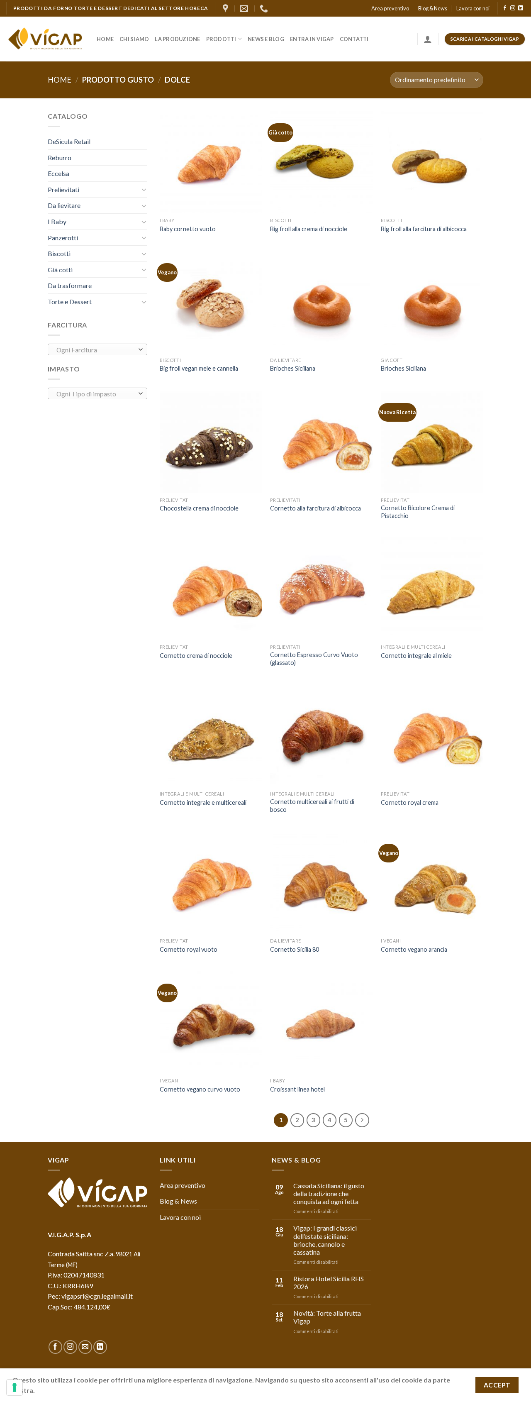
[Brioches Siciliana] (321, 302)
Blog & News (432, 8)
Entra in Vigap (312, 39)
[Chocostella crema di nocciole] (211, 442)
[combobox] (97, 349)
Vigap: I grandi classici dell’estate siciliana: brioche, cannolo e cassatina (325, 1240)
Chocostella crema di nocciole (199, 508)
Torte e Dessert (70, 301)
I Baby (57, 221)
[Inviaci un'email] (85, 1347)
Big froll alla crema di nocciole (308, 228)
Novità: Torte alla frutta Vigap (327, 1317)
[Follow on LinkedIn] (520, 8)
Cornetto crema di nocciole (196, 655)
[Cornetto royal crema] (432, 735)
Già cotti (60, 270)
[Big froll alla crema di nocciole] (321, 162)
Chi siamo (134, 39)
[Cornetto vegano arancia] (432, 882)
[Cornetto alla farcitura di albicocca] (321, 442)
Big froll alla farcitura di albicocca (424, 228)
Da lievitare (64, 205)
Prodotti (221, 39)
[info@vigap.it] (245, 8)
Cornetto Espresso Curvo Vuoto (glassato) (314, 658)
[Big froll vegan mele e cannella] (211, 302)
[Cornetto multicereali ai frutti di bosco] (321, 735)
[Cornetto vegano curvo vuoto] (211, 1022)
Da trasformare (70, 285)
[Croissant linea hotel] (321, 1022)
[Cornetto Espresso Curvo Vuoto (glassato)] (321, 588)
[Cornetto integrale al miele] (432, 588)
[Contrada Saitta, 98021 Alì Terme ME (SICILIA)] (226, 8)
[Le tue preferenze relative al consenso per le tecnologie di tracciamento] (14, 1387)
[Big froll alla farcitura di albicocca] (432, 162)
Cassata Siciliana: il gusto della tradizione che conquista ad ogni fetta (328, 1193)
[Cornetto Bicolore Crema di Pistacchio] (432, 442)
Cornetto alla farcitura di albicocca (315, 508)
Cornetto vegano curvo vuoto (200, 1089)
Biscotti (59, 253)
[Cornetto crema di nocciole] (211, 588)
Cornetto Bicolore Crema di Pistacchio (418, 511)
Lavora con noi (473, 8)
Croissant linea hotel (297, 1089)
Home (105, 39)
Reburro (59, 157)
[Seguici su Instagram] (512, 8)
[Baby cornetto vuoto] (211, 162)
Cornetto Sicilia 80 (294, 949)
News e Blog (266, 39)
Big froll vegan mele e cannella (199, 368)
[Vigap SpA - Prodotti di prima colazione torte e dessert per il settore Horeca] (45, 39)
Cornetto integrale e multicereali (203, 802)
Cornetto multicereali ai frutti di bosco (312, 805)
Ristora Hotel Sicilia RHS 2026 (328, 1282)
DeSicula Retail (69, 141)
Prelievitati (63, 189)
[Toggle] (144, 189)
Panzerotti (63, 238)
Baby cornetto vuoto (188, 228)
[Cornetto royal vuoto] (211, 882)
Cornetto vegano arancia (414, 949)
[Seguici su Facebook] (504, 8)
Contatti (354, 39)
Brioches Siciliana (292, 368)
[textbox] (95, 350)
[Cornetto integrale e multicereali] (211, 735)
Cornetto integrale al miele (416, 655)
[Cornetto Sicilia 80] (321, 882)
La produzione (177, 39)
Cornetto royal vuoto (188, 949)
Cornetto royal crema (409, 802)
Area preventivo (390, 8)
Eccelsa (58, 173)
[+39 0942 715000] (265, 8)
